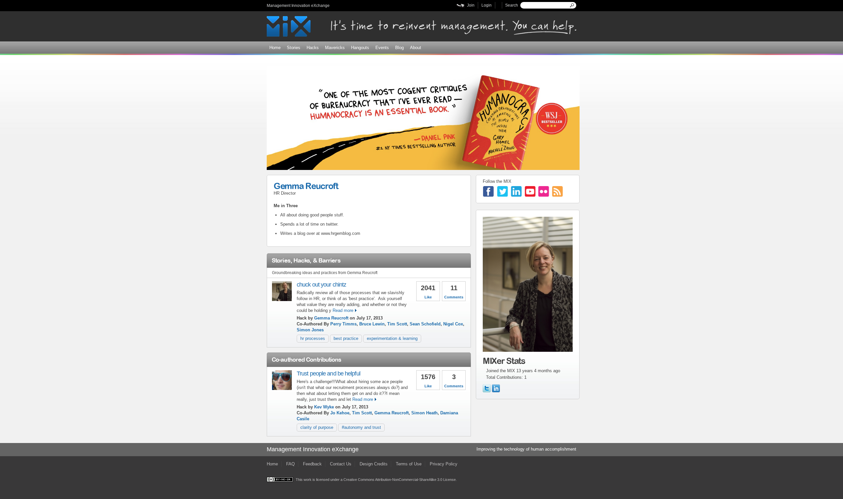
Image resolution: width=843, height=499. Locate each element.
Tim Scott (397, 323)
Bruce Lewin (372, 323)
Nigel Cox (453, 323)
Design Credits (374, 463)
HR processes (312, 338)
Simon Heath (424, 412)
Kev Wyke (324, 406)
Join (471, 5)
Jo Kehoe (339, 412)
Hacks (313, 47)
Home (275, 47)
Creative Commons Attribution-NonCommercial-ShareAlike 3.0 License (399, 480)
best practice (346, 338)
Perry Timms (343, 323)
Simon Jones (310, 329)
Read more (343, 310)
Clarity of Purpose (316, 427)
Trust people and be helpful (328, 373)
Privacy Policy (443, 463)
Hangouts (360, 47)
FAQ (290, 463)
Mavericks (335, 47)
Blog (399, 47)
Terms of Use (409, 463)
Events (382, 47)
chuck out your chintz (321, 284)
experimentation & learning (392, 338)
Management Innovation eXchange (298, 5)
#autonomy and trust (361, 427)
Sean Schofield (425, 323)
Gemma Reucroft (306, 186)
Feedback (312, 463)
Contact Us (340, 463)
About (415, 47)
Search (511, 5)
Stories (293, 47)
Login (486, 5)
